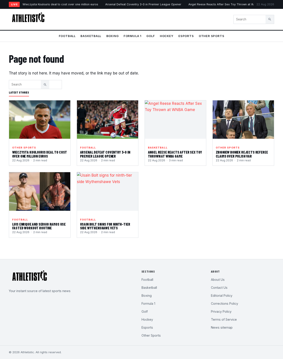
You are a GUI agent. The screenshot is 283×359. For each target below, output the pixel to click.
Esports (186, 36)
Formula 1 (133, 36)
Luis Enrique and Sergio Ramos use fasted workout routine (39, 226)
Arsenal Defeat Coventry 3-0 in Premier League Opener (143, 4)
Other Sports (211, 36)
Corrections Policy (224, 303)
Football (67, 36)
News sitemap (222, 327)
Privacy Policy (221, 311)
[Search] (270, 19)
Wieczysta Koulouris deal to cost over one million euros (60, 4)
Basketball (90, 36)
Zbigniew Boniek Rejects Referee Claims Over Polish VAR (242, 154)
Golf (150, 36)
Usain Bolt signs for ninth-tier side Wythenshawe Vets (105, 226)
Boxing (112, 36)
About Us (218, 279)
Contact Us (219, 287)
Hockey (167, 36)
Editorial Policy (221, 295)
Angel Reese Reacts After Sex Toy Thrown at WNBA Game (228, 4)
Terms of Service (224, 319)
